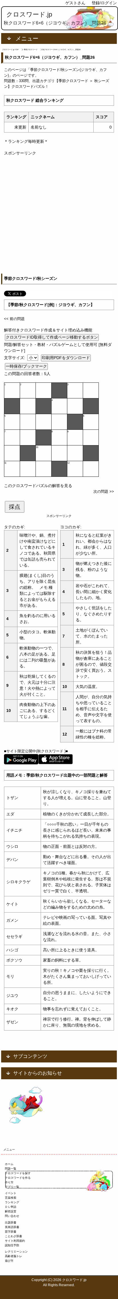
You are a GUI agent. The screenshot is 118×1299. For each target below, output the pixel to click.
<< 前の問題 (14, 319)
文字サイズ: (15, 357)
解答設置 (10, 1211)
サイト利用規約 (15, 1240)
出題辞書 (10, 1222)
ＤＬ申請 (10, 1206)
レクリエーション (16, 1251)
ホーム (9, 1164)
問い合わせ (12, 1215)
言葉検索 (10, 1197)
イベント (10, 1193)
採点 (14, 507)
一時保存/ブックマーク (26, 366)
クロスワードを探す (18, 1173)
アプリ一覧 (12, 1186)
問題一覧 (10, 1168)
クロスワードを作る (18, 1177)
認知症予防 (12, 1245)
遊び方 (9, 1260)
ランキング (12, 1202)
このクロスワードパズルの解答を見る (38, 485)
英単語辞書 (12, 1227)
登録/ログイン (104, 3)
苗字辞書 (10, 1231)
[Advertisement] (59, 215)
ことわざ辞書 (13, 1236)
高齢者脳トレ (13, 1256)
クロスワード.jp (29, 14)
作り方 (9, 1182)
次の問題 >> (103, 491)
